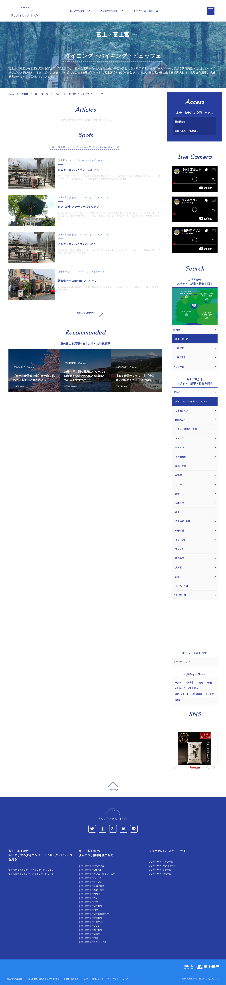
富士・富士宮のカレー (89, 898)
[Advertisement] (85, 422)
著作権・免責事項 (70, 979)
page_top (113, 785)
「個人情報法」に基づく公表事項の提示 (42, 979)
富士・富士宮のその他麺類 (91, 886)
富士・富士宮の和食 (88, 910)
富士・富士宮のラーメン (90, 882)
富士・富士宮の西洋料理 (90, 930)
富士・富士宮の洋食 (88, 902)
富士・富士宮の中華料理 (90, 918)
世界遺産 (198, 694)
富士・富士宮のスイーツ (90, 878)
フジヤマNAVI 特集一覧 (160, 874)
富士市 (190, 682)
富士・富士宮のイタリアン (91, 922)
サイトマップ (112, 979)
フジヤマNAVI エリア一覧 (161, 862)
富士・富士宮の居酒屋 (89, 934)
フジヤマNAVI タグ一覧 (160, 870)
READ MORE (85, 313)
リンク (125, 979)
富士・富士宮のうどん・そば (93, 942)
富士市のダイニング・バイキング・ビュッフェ (31, 870)
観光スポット (182, 694)
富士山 (179, 682)
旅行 (210, 682)
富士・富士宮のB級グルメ (91, 870)
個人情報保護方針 (14, 979)
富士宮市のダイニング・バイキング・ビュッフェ (32, 874)
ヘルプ (85, 979)
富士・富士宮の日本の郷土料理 (94, 914)
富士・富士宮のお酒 (88, 938)
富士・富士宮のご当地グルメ (93, 866)
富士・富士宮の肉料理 (89, 894)
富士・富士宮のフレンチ (90, 926)
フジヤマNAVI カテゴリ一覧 (162, 866)
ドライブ (180, 688)
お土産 (210, 694)
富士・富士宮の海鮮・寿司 (91, 890)
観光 (201, 682)
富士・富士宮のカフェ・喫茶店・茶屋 (97, 874)
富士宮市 (193, 688)
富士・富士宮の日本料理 (90, 906)
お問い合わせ (97, 979)
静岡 (178, 700)
